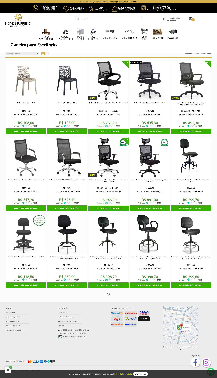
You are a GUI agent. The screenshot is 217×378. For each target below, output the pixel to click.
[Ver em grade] (43, 53)
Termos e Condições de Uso (67, 321)
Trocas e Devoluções (13, 326)
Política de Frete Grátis (13, 330)
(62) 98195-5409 (48, 9)
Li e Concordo (140, 374)
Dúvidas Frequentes (12, 317)
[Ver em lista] (47, 53)
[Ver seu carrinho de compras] (190, 18)
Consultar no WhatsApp (149, 131)
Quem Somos (62, 312)
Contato (61, 326)
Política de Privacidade (122, 374)
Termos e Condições (13, 321)
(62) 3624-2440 (48, 8)
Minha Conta (10, 312)
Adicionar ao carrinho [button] (26, 131)
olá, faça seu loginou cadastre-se (174, 19)
